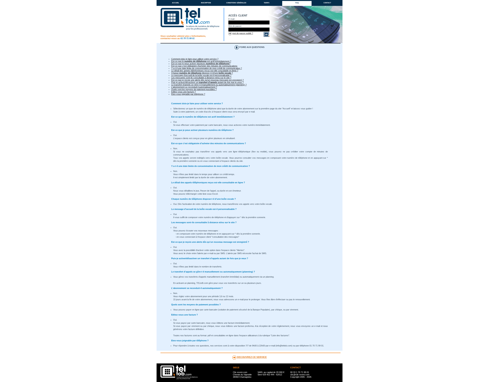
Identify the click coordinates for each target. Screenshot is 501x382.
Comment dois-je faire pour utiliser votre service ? (194, 59)
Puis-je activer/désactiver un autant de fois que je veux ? (207, 82)
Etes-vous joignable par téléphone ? (188, 94)
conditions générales (236, 2)
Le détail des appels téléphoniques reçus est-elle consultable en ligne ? (204, 70)
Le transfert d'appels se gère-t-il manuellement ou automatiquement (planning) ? (209, 85)
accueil (175, 2)
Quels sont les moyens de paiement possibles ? (194, 89)
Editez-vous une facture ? (183, 92)
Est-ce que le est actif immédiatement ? (201, 61)
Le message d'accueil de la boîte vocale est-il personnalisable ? (201, 75)
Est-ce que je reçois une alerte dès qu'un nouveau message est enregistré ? (207, 80)
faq (297, 2)
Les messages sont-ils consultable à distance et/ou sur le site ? (201, 77)
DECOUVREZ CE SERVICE (252, 357)
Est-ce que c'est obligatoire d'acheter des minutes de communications (204, 66)
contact (327, 2)
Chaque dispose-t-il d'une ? (202, 73)
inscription (206, 2)
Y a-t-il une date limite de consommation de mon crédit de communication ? (206, 68)
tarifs (266, 2)
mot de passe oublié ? (242, 33)
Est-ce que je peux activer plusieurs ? (200, 63)
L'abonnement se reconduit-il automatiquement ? (194, 87)
